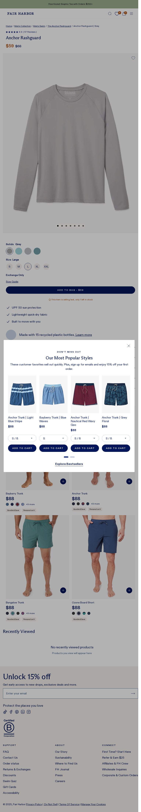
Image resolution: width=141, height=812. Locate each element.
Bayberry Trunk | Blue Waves (52, 419)
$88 (11, 426)
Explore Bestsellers (69, 464)
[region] (69, 415)
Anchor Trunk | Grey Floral (114, 419)
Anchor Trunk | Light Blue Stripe (20, 419)
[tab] (66, 457)
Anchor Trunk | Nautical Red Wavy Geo (83, 421)
